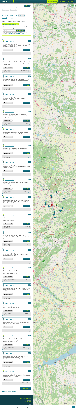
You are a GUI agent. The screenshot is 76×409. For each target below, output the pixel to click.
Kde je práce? (8, 1)
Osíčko (29, 366)
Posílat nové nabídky (20, 30)
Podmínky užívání (27, 401)
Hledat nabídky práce (62, 1)
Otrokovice (28, 140)
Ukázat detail (26, 50)
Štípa (29, 314)
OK (73, 407)
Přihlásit (71, 1)
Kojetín (29, 124)
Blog (68, 1)
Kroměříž (28, 54)
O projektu (29, 399)
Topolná (28, 348)
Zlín (29, 227)
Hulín (13, 18)
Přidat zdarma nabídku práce (25, 398)
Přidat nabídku (52, 1)
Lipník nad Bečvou (26, 383)
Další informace (68, 407)
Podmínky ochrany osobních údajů (25, 403)
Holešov (28, 106)
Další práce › (28, 37)
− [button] (74, 6)
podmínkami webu (11, 33)
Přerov (29, 157)
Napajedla (28, 210)
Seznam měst (28, 397)
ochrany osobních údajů (19, 33)
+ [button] (74, 5)
